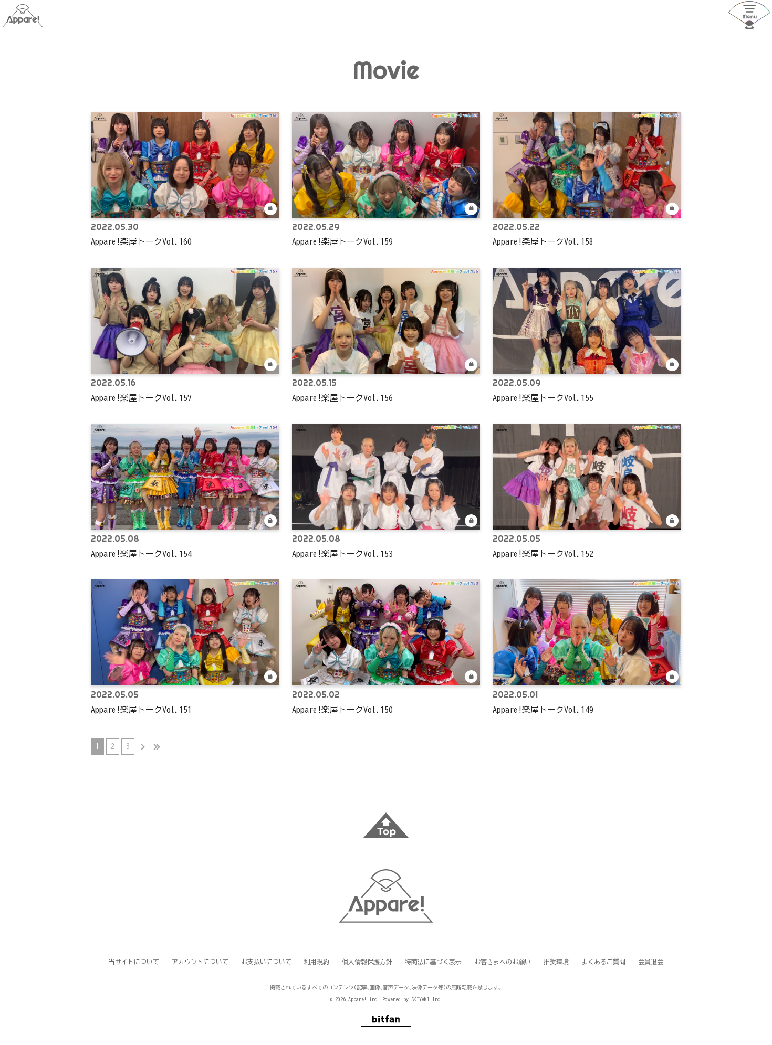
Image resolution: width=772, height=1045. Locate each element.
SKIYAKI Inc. (427, 999)
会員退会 (650, 961)
